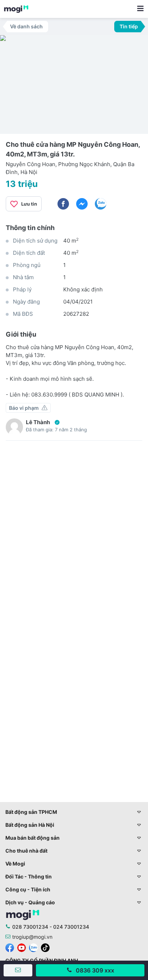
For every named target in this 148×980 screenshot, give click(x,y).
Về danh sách (26, 26)
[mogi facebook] (9, 947)
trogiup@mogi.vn (32, 937)
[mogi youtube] (21, 947)
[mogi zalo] (33, 947)
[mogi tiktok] (45, 947)
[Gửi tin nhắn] (18, 970)
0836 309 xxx (95, 970)
